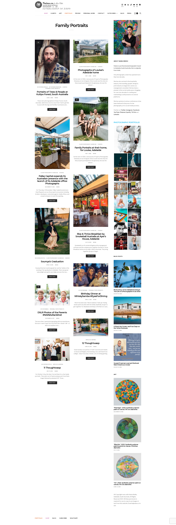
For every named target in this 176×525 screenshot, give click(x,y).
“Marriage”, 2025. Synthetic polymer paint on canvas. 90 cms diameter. (126, 408)
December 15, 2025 (118, 411)
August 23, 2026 (118, 293)
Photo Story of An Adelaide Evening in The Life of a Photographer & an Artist (127, 290)
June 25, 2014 (88, 346)
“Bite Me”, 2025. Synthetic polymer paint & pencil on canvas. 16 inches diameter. (126, 446)
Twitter (123, 110)
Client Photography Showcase (49, 172)
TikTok (133, 112)
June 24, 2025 (117, 486)
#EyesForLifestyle (40, 258)
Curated (65, 87)
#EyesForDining (83, 290)
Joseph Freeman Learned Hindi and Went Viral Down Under (126, 364)
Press (129, 13)
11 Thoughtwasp (52, 367)
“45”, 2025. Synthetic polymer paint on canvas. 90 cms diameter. (127, 483)
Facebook (136, 110)
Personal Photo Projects (52, 88)
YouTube (116, 112)
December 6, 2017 (49, 318)
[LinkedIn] (128, 5)
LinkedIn (116, 114)
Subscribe (63, 518)
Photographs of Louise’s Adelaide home (91, 71)
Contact (101, 13)
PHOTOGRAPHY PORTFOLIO (127, 122)
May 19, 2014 (50, 371)
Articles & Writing (58, 364)
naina (56, 97)
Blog (122, 13)
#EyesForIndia (44, 309)
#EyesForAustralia (42, 87)
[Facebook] (140, 5)
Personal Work (89, 13)
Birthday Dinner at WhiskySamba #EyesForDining (90, 294)
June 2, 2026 (50, 97)
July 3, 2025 (117, 450)
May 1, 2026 (88, 76)
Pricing (77, 13)
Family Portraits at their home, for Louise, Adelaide (91, 148)
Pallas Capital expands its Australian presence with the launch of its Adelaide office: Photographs (52, 180)
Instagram (129, 110)
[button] (127, 139)
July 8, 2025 (88, 242)
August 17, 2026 (118, 330)
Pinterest (123, 112)
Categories (111, 13)
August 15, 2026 (118, 367)
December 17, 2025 (50, 187)
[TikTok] (131, 5)
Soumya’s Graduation (52, 261)
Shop (46, 13)
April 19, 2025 (49, 264)
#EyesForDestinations (55, 87)
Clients (53, 13)
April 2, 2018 (88, 299)
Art (60, 13)
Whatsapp (74, 518)
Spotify (128, 112)
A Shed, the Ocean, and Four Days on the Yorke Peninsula (127, 327)
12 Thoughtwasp (90, 343)
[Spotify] (125, 5)
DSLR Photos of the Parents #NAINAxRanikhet (52, 313)
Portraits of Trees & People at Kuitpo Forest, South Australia (52, 93)
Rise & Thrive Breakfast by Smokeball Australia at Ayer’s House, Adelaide (91, 236)
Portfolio (68, 13)
